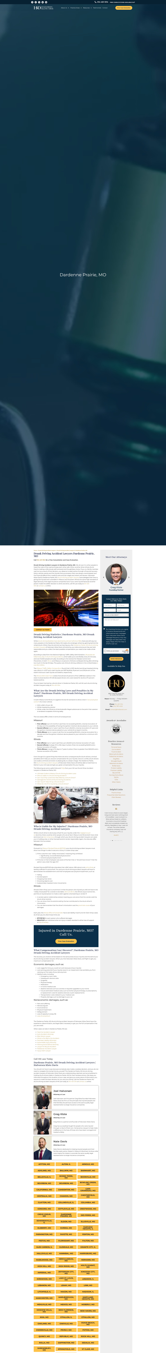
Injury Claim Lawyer (44, 1051)
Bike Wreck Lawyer (43, 1036)
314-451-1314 (41, 560)
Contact (105, 8)
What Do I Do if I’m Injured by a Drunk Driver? (53, 784)
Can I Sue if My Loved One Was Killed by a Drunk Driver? (56, 777)
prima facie (89, 867)
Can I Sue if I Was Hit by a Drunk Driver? (50, 782)
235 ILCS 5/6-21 (69, 892)
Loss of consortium (43, 1016)
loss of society (43, 922)
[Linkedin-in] (43, 2)
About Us (64, 8)
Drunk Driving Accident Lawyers (47, 550)
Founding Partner (116, 590)
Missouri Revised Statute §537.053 (54, 848)
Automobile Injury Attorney (46, 1042)
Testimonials (97, 8)
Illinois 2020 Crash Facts (45, 676)
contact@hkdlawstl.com (118, 709)
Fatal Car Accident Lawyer (46, 1032)
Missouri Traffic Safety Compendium (49, 668)
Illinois (49, 661)
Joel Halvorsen (62, 1090)
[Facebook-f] (32, 2)
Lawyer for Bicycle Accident (46, 1046)
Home (35, 550)
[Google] (46, 2)
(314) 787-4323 (118, 706)
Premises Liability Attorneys (46, 1040)
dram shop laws (48, 837)
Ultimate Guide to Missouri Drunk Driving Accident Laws (56, 773)
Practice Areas (75, 8)
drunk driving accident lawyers (68, 577)
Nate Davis (60, 1141)
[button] (103, 577)
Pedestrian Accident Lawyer (47, 1048)
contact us (42, 586)
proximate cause (84, 905)
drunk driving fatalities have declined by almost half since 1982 (59, 641)
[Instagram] (36, 2)
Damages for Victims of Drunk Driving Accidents (54, 780)
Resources (86, 8)
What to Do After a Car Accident (48, 1038)
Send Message (116, 659)
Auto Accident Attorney (45, 1034)
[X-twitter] (39, 2)
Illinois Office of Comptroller (53, 913)
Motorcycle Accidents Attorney (48, 1044)
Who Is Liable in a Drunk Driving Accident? (52, 775)
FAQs (63, 768)
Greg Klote (60, 1114)
